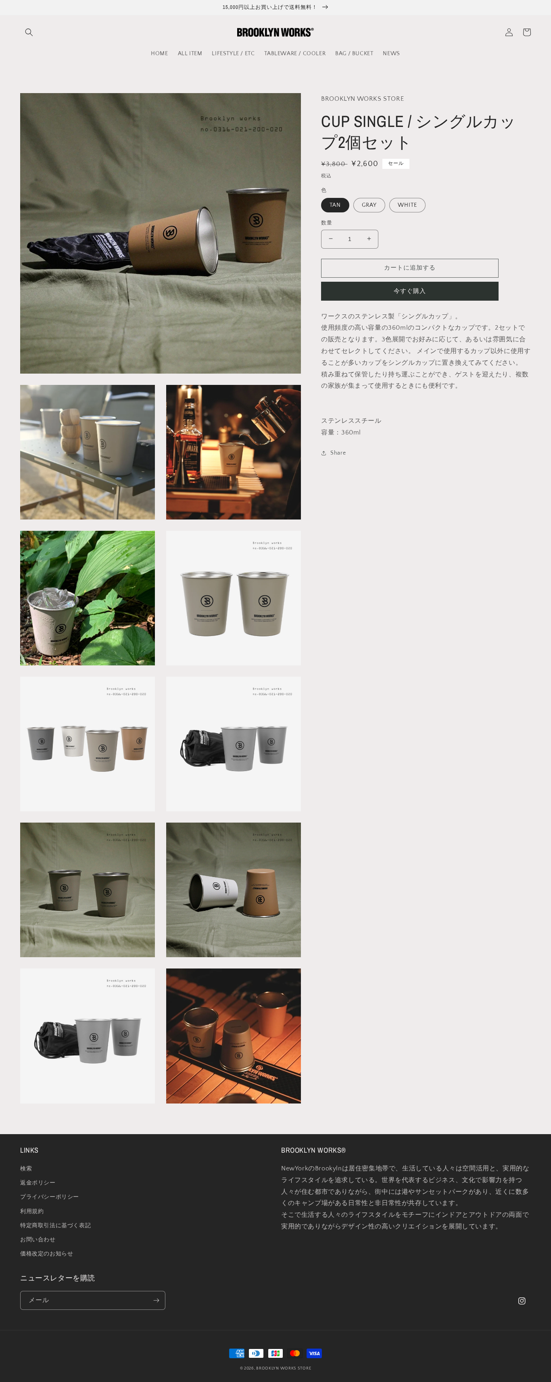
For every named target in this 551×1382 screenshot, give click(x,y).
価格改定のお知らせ (46, 1254)
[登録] (156, 1300)
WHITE (407, 205)
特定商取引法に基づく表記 (55, 1225)
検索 (26, 1169)
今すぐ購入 (410, 290)
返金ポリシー (38, 1183)
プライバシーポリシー (49, 1197)
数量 (326, 222)
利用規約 (32, 1211)
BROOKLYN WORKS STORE (283, 1368)
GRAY (369, 205)
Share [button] (338, 453)
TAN (335, 205)
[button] (29, 32)
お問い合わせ (38, 1240)
